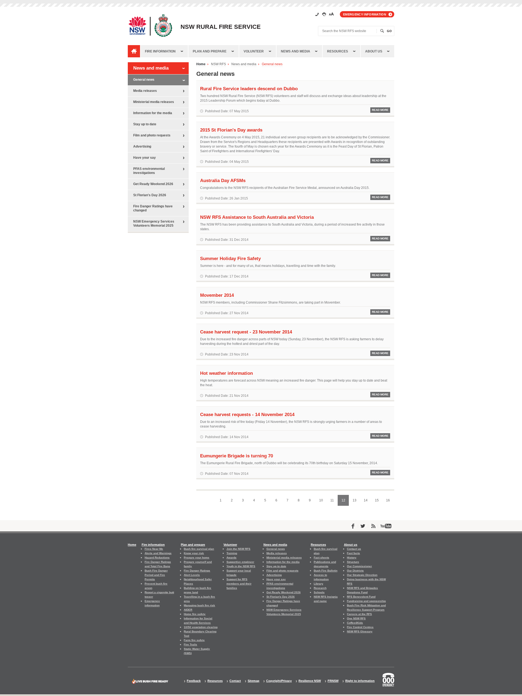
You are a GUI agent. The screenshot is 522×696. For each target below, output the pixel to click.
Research (320, 587)
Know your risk (194, 553)
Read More (380, 109)
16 (389, 502)
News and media (295, 51)
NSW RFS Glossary (359, 631)
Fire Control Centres (360, 627)
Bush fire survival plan (199, 548)
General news (272, 64)
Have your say (144, 158)
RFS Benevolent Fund (361, 596)
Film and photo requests (151, 135)
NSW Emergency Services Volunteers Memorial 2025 (153, 223)
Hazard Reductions (157, 557)
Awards (231, 557)
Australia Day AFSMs (223, 180)
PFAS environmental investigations (149, 171)
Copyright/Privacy (279, 680)
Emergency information (364, 14)
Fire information (160, 51)
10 (323, 502)
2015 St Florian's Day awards (231, 129)
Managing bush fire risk (199, 605)
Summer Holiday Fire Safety (230, 258)
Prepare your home (196, 557)
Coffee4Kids (355, 622)
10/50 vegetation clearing (200, 627)
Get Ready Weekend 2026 (153, 184)
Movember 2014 (217, 295)
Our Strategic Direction (362, 574)
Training (231, 553)
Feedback (194, 680)
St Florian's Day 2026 (149, 195)
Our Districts (355, 570)
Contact (235, 680)
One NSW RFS (356, 618)
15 (378, 502)
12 (345, 502)
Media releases (145, 91)
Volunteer (254, 51)
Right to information (360, 680)
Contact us (354, 548)
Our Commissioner (359, 566)
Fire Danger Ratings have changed (153, 208)
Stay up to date (144, 124)
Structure (353, 561)
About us (373, 51)
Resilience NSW (310, 680)
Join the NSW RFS (238, 548)
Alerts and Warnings (158, 553)
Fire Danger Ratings (197, 570)
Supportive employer (240, 561)
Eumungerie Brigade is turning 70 (236, 455)
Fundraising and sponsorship (366, 601)
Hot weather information (226, 373)
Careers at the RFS (359, 614)
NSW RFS (218, 64)
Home (201, 64)
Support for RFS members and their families (238, 583)
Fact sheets (321, 557)
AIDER (188, 609)
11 (334, 502)
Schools (319, 592)
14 (367, 502)
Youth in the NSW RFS (240, 566)
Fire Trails (190, 644)
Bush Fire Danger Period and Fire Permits (156, 575)
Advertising (142, 146)
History (351, 557)
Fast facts (353, 553)
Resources (337, 51)
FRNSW (333, 680)
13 (356, 502)
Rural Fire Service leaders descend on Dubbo (249, 88)
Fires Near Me (154, 548)
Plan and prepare (209, 51)
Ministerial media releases (153, 102)
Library (318, 583)
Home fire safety (195, 614)
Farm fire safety (194, 640)
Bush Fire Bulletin (325, 570)
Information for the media (152, 113)
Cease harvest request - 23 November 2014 (246, 331)
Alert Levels (192, 574)
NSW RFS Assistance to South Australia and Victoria (257, 217)
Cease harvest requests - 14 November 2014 (247, 414)
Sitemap (253, 680)
